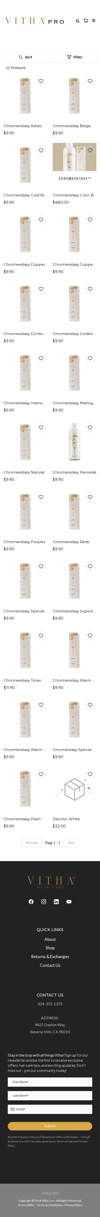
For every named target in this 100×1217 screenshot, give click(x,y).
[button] (93, 21)
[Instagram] (43, 901)
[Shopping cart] (85, 20)
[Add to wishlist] (41, 81)
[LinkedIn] (56, 901)
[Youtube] (69, 901)
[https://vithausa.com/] (51, 883)
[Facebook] (31, 901)
